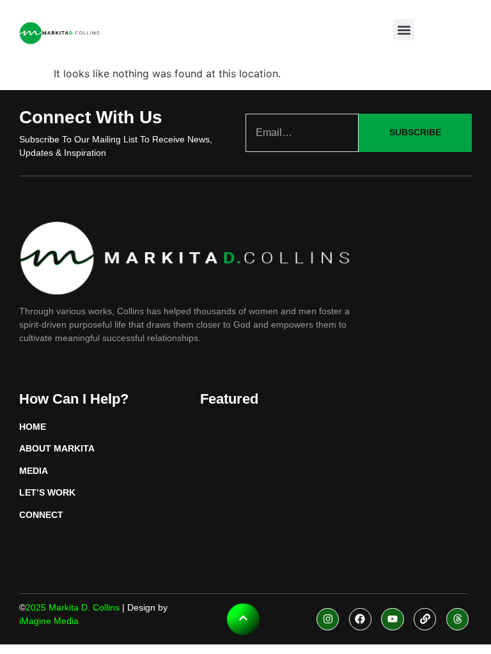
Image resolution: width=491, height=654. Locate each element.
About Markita (57, 448)
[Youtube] (392, 619)
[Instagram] (327, 619)
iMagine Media (49, 621)
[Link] (425, 619)
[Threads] (457, 619)
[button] (403, 29)
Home (32, 427)
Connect (41, 515)
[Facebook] (360, 619)
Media (33, 471)
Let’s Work (47, 492)
